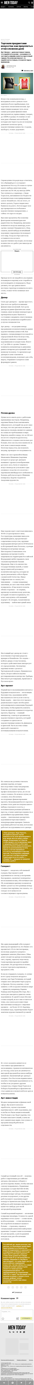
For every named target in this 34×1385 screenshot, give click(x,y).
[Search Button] (29, 3)
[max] (24, 1332)
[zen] (20, 1332)
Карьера (8, 39)
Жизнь (2, 39)
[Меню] (2, 3)
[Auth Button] (32, 3)
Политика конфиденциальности (7, 1360)
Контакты (31, 1360)
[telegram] (17, 1332)
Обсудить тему (28, 70)
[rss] (10, 1332)
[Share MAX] (12, 1383)
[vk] (13, 1332)
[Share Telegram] (21, 1383)
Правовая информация (21, 1360)
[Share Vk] (4, 1383)
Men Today (11, 2)
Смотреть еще (17, 272)
